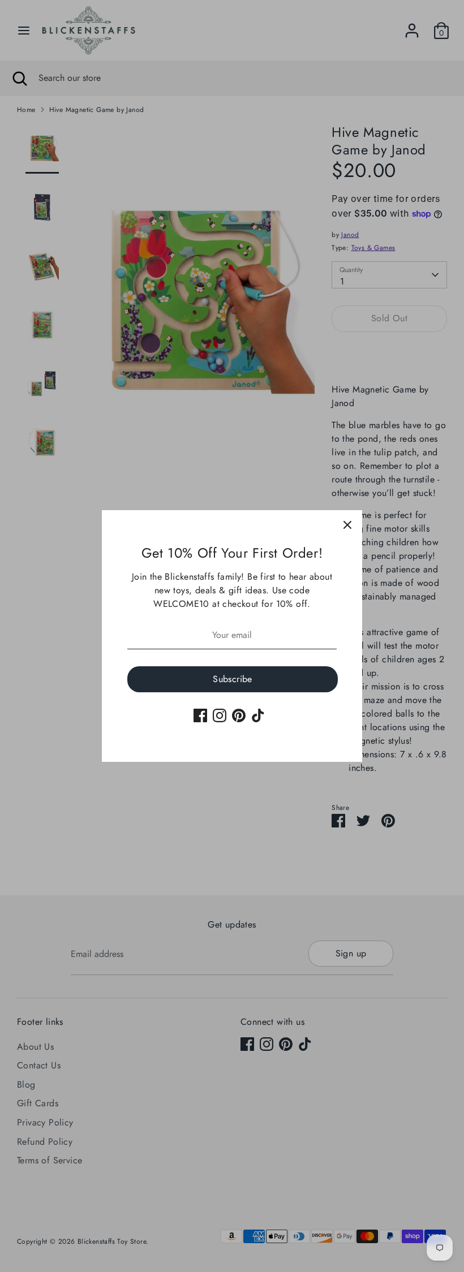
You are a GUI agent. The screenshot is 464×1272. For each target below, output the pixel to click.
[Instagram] (219, 715)
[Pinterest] (239, 715)
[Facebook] (200, 715)
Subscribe (232, 678)
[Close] (347, 524)
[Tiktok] (258, 715)
